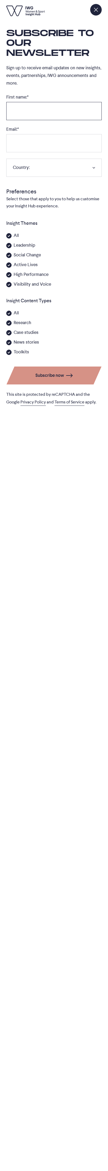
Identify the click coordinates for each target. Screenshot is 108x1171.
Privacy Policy (33, 402)
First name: (17, 97)
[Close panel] (96, 10)
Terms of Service (69, 402)
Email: (12, 129)
